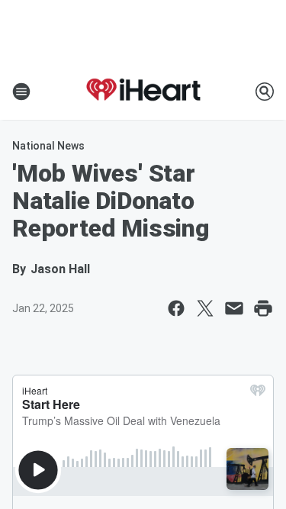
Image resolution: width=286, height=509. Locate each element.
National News (48, 146)
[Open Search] (264, 91)
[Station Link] (143, 91)
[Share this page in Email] (234, 308)
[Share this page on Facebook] (176, 308)
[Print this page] (263, 308)
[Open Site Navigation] (21, 91)
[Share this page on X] (205, 308)
